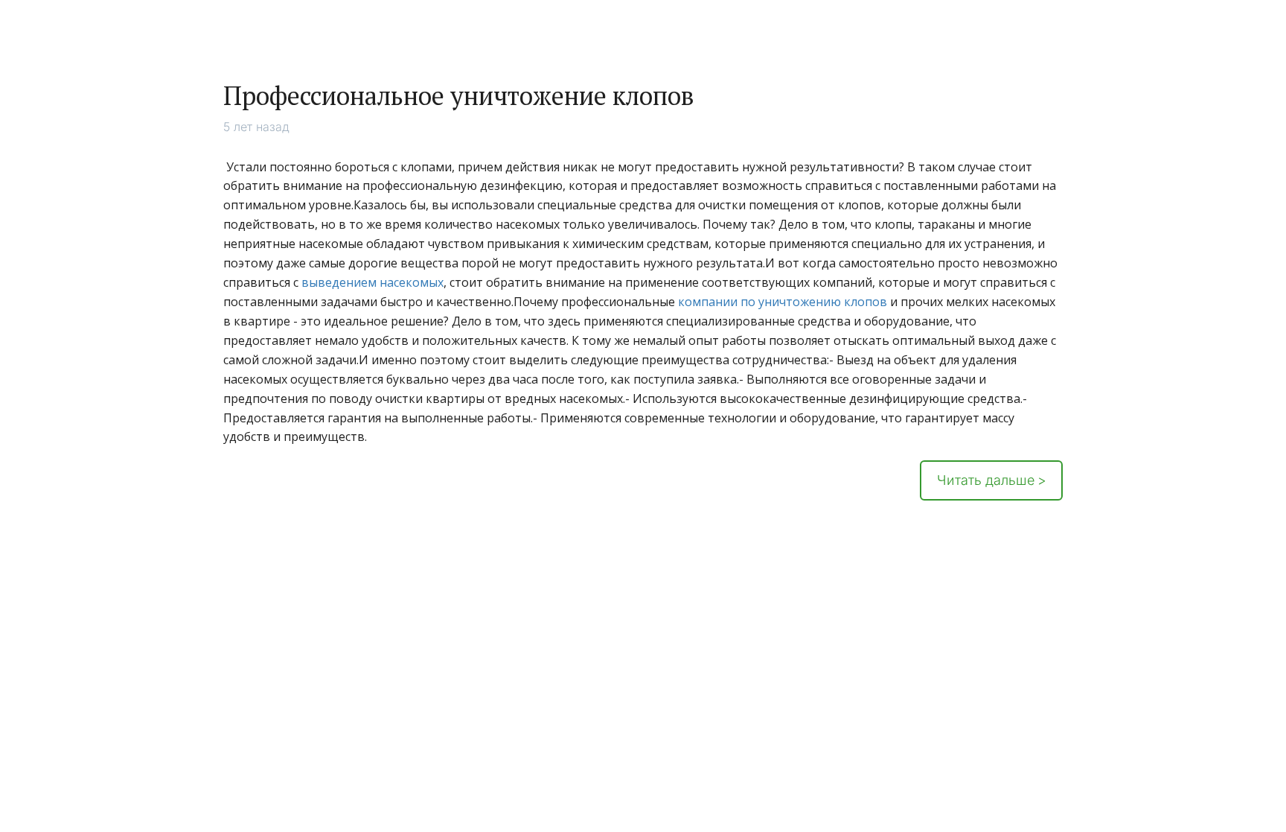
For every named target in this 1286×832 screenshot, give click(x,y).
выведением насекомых (372, 282)
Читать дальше (985, 480)
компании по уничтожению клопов (782, 301)
